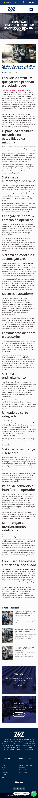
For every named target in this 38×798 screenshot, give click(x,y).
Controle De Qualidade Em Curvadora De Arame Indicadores (24, 648)
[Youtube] (30, 2)
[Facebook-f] (23, 2)
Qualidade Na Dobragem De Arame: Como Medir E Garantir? (25, 631)
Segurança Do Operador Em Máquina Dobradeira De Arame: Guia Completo (25, 613)
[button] (31, 9)
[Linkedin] (33, 2)
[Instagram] (26, 2)
